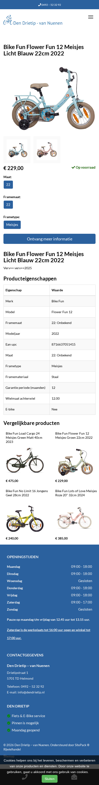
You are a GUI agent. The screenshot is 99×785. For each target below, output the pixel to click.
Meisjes (12, 224)
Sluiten (50, 779)
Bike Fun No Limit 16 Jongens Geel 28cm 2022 (27, 493)
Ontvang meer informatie (49, 238)
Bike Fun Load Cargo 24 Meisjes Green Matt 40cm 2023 (24, 437)
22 (8, 184)
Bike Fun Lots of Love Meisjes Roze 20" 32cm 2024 (76, 493)
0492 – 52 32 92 (51, 4)
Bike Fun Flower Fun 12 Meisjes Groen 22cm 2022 (74, 435)
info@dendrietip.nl (31, 692)
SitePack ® (82, 745)
